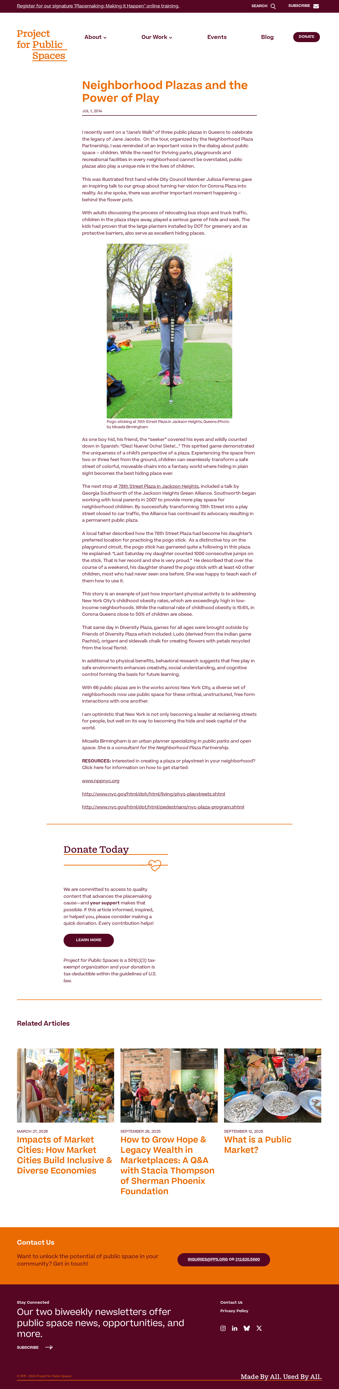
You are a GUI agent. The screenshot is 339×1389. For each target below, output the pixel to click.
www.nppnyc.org (100, 781)
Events (217, 37)
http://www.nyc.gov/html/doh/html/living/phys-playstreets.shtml (153, 794)
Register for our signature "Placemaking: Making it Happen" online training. (98, 6)
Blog (267, 37)
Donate (306, 37)
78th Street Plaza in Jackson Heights (159, 487)
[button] (95, 38)
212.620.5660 (247, 1260)
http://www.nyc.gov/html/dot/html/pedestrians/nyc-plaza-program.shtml (163, 807)
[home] (42, 45)
